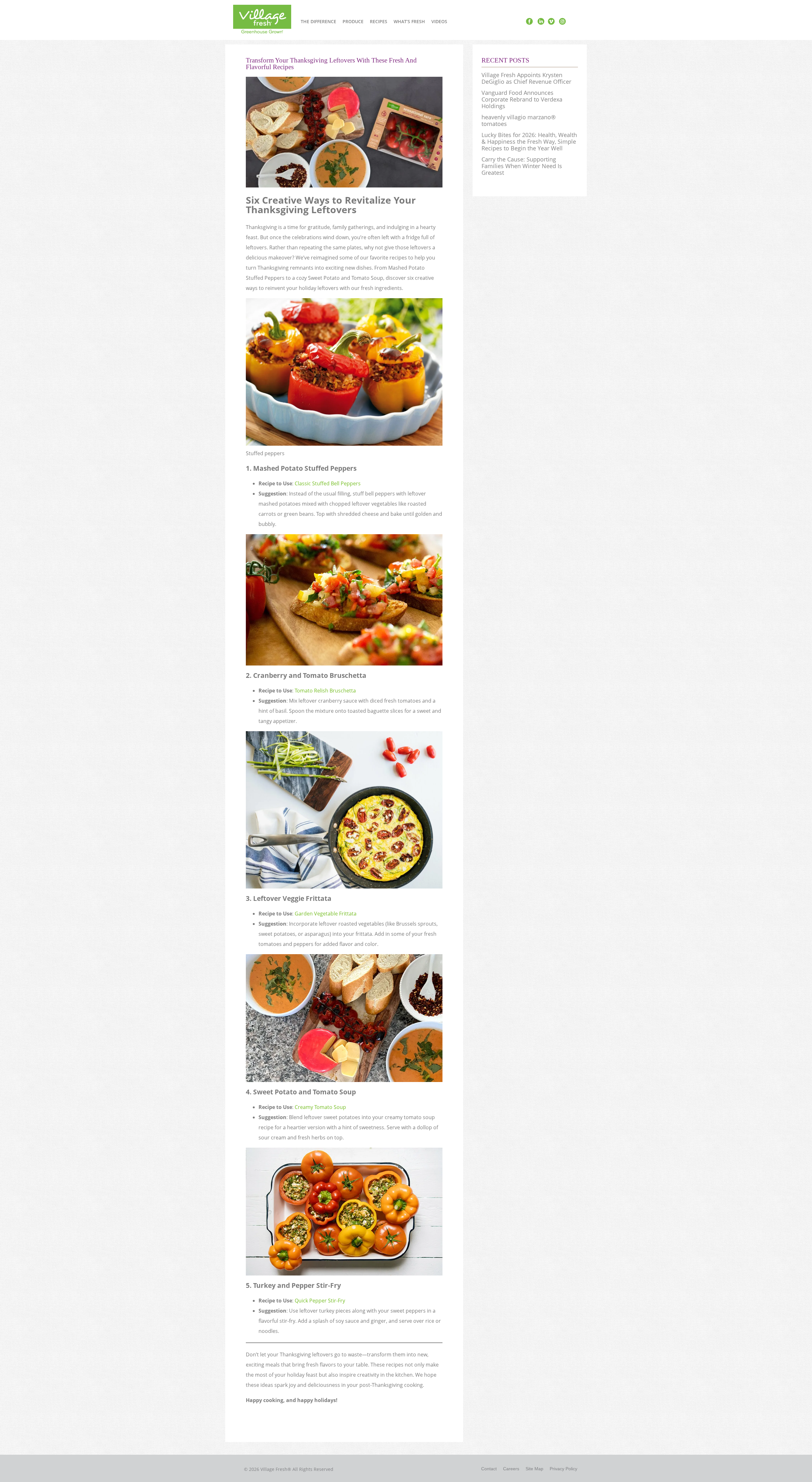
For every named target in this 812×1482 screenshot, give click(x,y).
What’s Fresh (409, 21)
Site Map (534, 1468)
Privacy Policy (563, 1468)
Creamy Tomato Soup (320, 1107)
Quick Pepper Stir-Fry (320, 1300)
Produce (353, 21)
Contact (489, 1468)
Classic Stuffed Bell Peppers (328, 483)
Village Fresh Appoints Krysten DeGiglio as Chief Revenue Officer (526, 78)
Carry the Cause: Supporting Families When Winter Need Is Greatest (521, 166)
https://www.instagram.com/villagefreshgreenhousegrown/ (562, 21)
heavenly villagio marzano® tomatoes (518, 120)
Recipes (378, 21)
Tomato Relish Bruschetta (325, 690)
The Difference (318, 21)
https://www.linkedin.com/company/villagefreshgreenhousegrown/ (540, 21)
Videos (439, 21)
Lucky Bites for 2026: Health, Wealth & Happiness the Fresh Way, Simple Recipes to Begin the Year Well (529, 142)
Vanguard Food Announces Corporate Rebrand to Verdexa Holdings (521, 99)
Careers (511, 1468)
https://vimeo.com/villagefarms (551, 21)
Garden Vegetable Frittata (326, 913)
